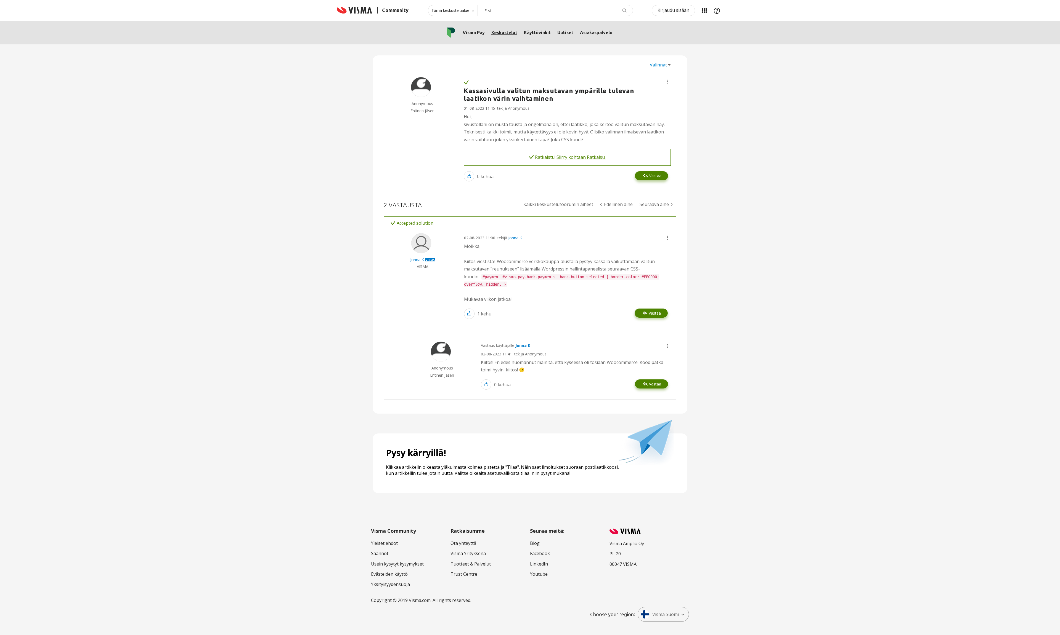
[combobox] (555, 10)
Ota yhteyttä (463, 543)
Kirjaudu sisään (673, 10)
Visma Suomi (665, 614)
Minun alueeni (704, 10)
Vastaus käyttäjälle (505, 345)
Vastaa (655, 175)
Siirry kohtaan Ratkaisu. (581, 157)
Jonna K (515, 237)
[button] (667, 81)
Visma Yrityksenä (468, 553)
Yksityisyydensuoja (390, 584)
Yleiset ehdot (384, 543)
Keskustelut (504, 32)
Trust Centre (464, 574)
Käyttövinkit (537, 32)
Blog (535, 543)
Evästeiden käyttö (389, 574)
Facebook (540, 553)
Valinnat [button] (658, 65)
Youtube (539, 574)
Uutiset (565, 32)
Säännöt (379, 553)
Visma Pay (474, 32)
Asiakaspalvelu (596, 32)
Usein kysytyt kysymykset (397, 564)
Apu (717, 10)
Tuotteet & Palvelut (471, 564)
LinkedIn (539, 564)
